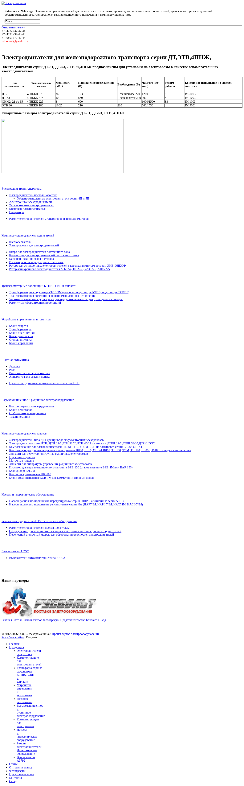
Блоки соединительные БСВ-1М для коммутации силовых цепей (51, 477)
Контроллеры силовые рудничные (31, 406)
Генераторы (16, 212)
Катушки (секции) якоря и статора (31, 258)
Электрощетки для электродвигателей (34, 245)
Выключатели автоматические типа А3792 (37, 557)
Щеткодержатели (20, 242)
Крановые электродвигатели (28, 208)
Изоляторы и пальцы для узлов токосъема (36, 262)
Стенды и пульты (20, 339)
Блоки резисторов (20, 409)
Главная (7, 620)
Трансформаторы (20, 329)
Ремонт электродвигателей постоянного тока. (39, 527)
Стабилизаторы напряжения (27, 413)
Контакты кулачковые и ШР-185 (30, 474)
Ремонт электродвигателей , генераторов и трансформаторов (49, 218)
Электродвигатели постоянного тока (33, 195)
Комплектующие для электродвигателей (28, 235)
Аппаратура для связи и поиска (29, 376)
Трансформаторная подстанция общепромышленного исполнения (52, 295)
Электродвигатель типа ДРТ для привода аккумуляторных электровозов (56, 440)
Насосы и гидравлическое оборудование (28, 494)
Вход (103, 620)
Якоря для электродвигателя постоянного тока (39, 251)
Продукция (16, 647)
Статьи (17, 620)
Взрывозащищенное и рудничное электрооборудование (38, 399)
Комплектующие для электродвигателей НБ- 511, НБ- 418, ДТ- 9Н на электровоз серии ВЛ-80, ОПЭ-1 (75, 446)
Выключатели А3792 (15, 551)
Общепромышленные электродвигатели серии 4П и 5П (53, 198)
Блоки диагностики (22, 332)
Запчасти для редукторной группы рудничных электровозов (48, 453)
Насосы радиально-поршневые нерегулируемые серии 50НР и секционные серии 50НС (66, 501)
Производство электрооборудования (75, 634)
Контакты (92, 620)
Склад (13, 781)
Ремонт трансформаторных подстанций (35, 302)
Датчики (14, 366)
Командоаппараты (21, 336)
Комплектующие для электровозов (24, 433)
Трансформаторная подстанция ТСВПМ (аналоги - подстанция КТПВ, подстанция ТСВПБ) (69, 292)
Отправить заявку (20, 767)
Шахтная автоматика (15, 359)
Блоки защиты (18, 325)
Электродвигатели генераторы (22, 188)
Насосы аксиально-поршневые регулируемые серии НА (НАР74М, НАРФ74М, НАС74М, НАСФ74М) (76, 504)
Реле (12, 369)
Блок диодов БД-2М (22, 470)
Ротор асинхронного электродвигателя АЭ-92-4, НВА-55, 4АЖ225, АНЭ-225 (59, 269)
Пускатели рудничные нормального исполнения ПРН (44, 383)
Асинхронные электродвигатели (30, 202)
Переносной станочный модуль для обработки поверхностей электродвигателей (61, 534)
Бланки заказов (32, 620)
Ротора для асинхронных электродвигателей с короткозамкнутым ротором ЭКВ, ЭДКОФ (67, 265)
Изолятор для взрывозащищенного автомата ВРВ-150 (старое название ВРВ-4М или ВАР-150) (70, 467)
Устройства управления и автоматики (26, 319)
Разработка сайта (13, 637)
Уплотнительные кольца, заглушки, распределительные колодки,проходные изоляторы (66, 299)
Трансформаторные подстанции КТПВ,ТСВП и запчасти (39, 285)
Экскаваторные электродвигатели (31, 205)
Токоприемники (19, 416)
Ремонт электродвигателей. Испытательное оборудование (39, 521)
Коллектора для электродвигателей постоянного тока (44, 255)
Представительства (72, 620)
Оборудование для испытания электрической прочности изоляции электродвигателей (65, 531)
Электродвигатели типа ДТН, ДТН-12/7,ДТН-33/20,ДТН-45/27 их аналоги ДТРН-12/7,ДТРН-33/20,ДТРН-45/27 (82, 443)
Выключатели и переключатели (29, 373)
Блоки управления (21, 343)
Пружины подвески (22, 457)
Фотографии (51, 620)
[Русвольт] (49, 616)
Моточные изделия (21, 460)
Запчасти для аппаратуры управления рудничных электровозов (50, 464)
